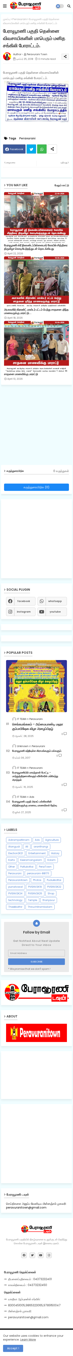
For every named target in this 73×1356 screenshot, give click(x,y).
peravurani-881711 (38, 873)
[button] (69, 6)
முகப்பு (6, 19)
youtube (55, 611)
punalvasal (15, 886)
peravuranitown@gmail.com (28, 1317)
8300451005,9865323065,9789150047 (34, 1305)
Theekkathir (15, 907)
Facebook (16, 149)
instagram (24, 611)
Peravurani (19, 19)
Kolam (51, 860)
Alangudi (14, 846)
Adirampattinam (18, 840)
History (55, 853)
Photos (37, 880)
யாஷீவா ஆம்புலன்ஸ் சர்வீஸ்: (24, 1299)
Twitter (31, 149)
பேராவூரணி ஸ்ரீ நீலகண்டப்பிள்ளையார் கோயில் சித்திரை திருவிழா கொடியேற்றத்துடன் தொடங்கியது (36, 247)
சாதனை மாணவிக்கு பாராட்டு (21, 374)
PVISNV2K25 (35, 893)
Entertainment (37, 853)
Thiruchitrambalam (40, 907)
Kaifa (11, 860)
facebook (23, 601)
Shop (51, 893)
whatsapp (55, 601)
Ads (37, 840)
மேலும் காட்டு (62, 185)
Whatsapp (42, 149)
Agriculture (52, 840)
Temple (32, 900)
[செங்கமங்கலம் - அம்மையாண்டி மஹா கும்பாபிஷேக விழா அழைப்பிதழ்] (36, 686)
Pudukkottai (54, 880)
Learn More (28, 1340)
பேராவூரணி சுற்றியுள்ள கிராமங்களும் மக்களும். (37, 751)
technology (15, 900)
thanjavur (49, 900)
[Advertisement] (36, 426)
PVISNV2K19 (35, 886)
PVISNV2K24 (15, 893)
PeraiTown (45, 866)
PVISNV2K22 (54, 886)
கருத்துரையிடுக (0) (36, 487)
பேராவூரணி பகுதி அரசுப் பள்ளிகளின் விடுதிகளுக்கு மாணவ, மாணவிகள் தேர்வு (34, 803)
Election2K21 (15, 853)
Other (11, 866)
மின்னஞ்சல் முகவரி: (20, 1311)
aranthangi (41, 846)
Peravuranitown (18, 880)
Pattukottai (26, 866)
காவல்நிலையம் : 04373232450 (27, 1285)
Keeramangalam (31, 860)
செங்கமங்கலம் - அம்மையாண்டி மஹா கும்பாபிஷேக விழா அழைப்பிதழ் (37, 726)
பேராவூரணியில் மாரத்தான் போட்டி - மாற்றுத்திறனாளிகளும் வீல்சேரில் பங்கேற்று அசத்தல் (35, 776)
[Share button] (52, 149)
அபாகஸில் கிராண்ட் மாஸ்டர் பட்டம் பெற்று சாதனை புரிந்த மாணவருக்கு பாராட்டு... (36, 311)
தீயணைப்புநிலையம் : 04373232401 (30, 1279)
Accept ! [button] (13, 1348)
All (26, 846)
